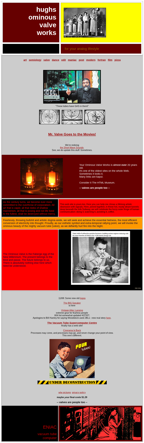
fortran (102, 60)
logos (83, 298)
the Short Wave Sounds (72, 147)
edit (63, 60)
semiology (35, 60)
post (81, 60)
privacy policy (79, 392)
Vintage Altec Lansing (72, 310)
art (25, 60)
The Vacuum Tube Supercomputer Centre (72, 322)
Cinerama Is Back (72, 330)
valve (46, 60)
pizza (117, 60)
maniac (72, 60)
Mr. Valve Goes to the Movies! (72, 134)
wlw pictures (64, 392)
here (108, 318)
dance (55, 60)
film (110, 60)
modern (90, 60)
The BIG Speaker (72, 303)
